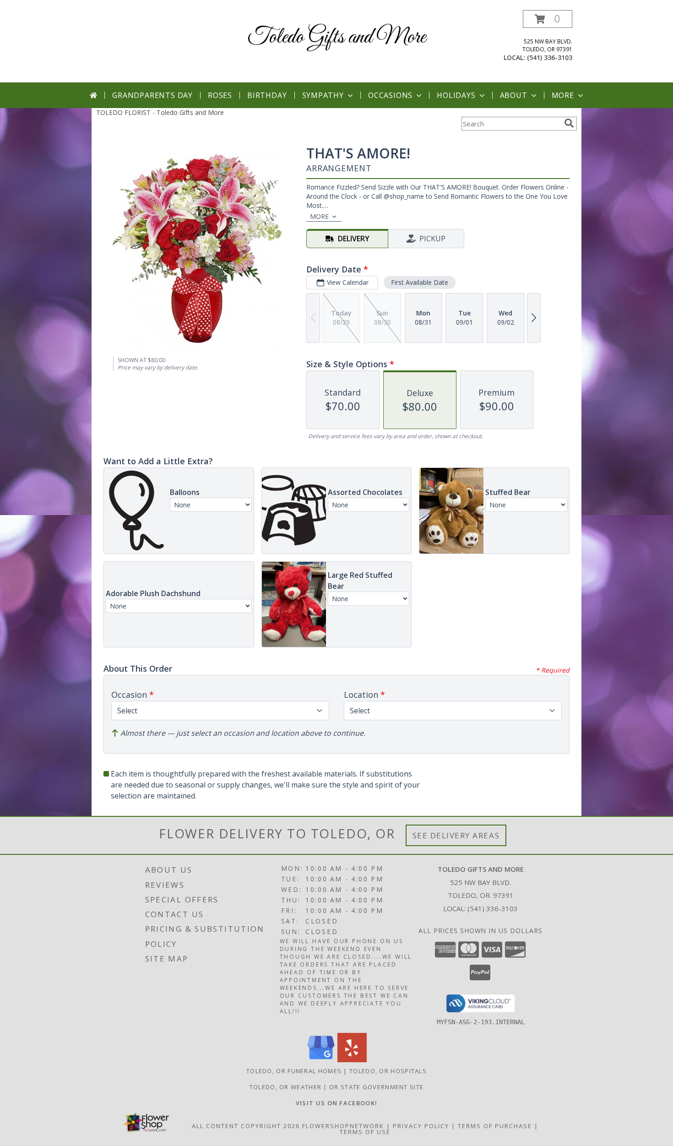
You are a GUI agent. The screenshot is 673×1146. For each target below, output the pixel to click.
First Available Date (419, 282)
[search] (569, 123)
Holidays (456, 95)
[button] (547, 19)
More (563, 95)
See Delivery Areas (456, 835)
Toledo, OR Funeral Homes (294, 1071)
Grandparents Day (152, 95)
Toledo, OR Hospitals (388, 1071)
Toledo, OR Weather (285, 1087)
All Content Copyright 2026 (246, 1126)
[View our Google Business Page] (321, 1059)
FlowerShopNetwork (343, 1126)
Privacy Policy (421, 1126)
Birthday (267, 95)
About (513, 95)
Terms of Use (365, 1132)
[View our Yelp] (352, 1059)
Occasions (390, 95)
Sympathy (323, 95)
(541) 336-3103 (549, 57)
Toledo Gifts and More (337, 37)
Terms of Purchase (495, 1126)
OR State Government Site (376, 1087)
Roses (220, 95)
